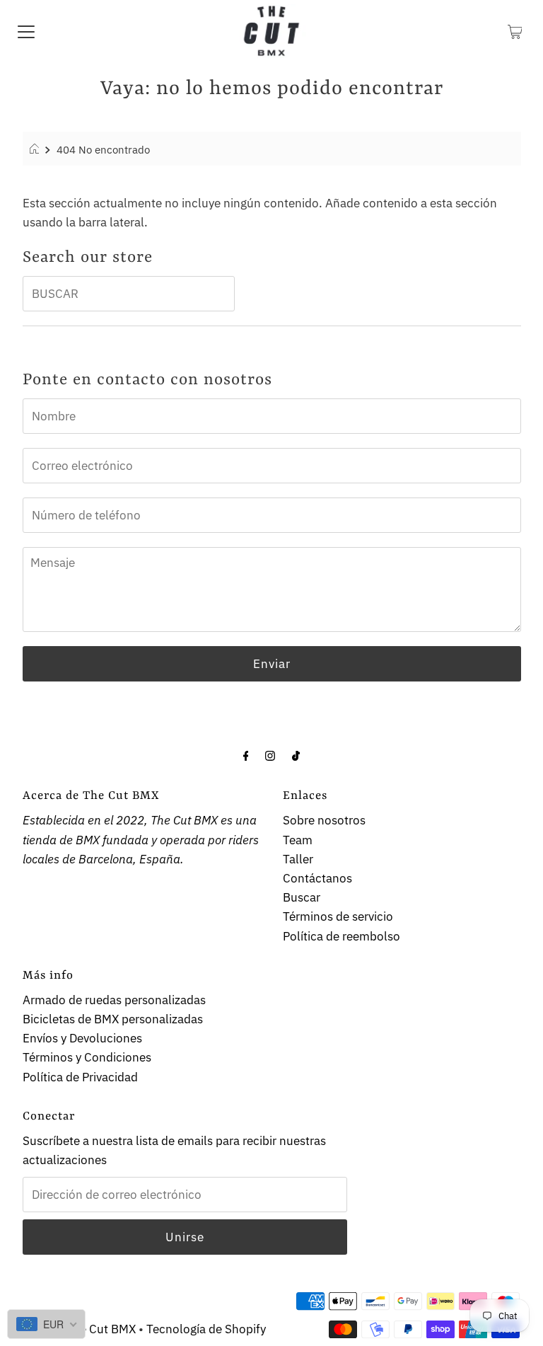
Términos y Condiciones (87, 1057)
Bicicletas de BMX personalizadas (113, 1019)
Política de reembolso (341, 936)
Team (298, 840)
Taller (298, 859)
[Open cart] (515, 30)
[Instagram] (270, 754)
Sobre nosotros (324, 820)
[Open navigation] (26, 30)
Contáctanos (317, 878)
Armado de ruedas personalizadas (114, 1000)
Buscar (301, 897)
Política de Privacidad (80, 1077)
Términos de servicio (338, 916)
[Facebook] (246, 754)
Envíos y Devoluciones (82, 1038)
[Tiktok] (296, 754)
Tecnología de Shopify (206, 1329)
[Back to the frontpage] (36, 149)
